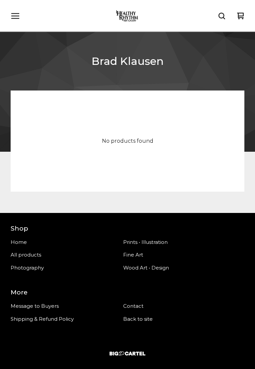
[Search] (222, 16)
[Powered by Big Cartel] (127, 353)
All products (26, 255)
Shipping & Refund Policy (42, 319)
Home (19, 242)
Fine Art (133, 255)
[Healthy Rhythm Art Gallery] (127, 16)
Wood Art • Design (146, 268)
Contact (133, 306)
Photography (27, 268)
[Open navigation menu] (15, 16)
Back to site (138, 319)
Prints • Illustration (145, 242)
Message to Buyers (35, 306)
